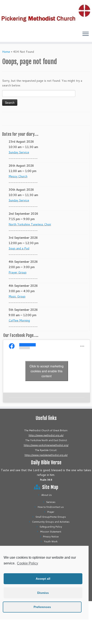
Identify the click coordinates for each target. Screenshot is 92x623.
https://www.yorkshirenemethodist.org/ (46, 445)
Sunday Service (19, 152)
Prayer (50, 512)
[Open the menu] (85, 34)
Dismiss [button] (43, 592)
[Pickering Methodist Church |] (46, 13)
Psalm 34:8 (46, 479)
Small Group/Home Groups (51, 517)
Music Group (17, 296)
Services (50, 502)
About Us (46, 495)
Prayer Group (18, 272)
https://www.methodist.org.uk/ (46, 435)
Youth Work (51, 541)
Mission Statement (50, 531)
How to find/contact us (51, 507)
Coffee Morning (19, 320)
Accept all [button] (43, 578)
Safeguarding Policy (51, 526)
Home (6, 52)
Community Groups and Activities (51, 521)
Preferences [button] (42, 607)
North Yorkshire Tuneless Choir (30, 224)
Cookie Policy (27, 563)
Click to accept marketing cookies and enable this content (47, 371)
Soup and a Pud (19, 248)
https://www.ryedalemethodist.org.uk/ (46, 455)
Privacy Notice (51, 536)
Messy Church (18, 176)
